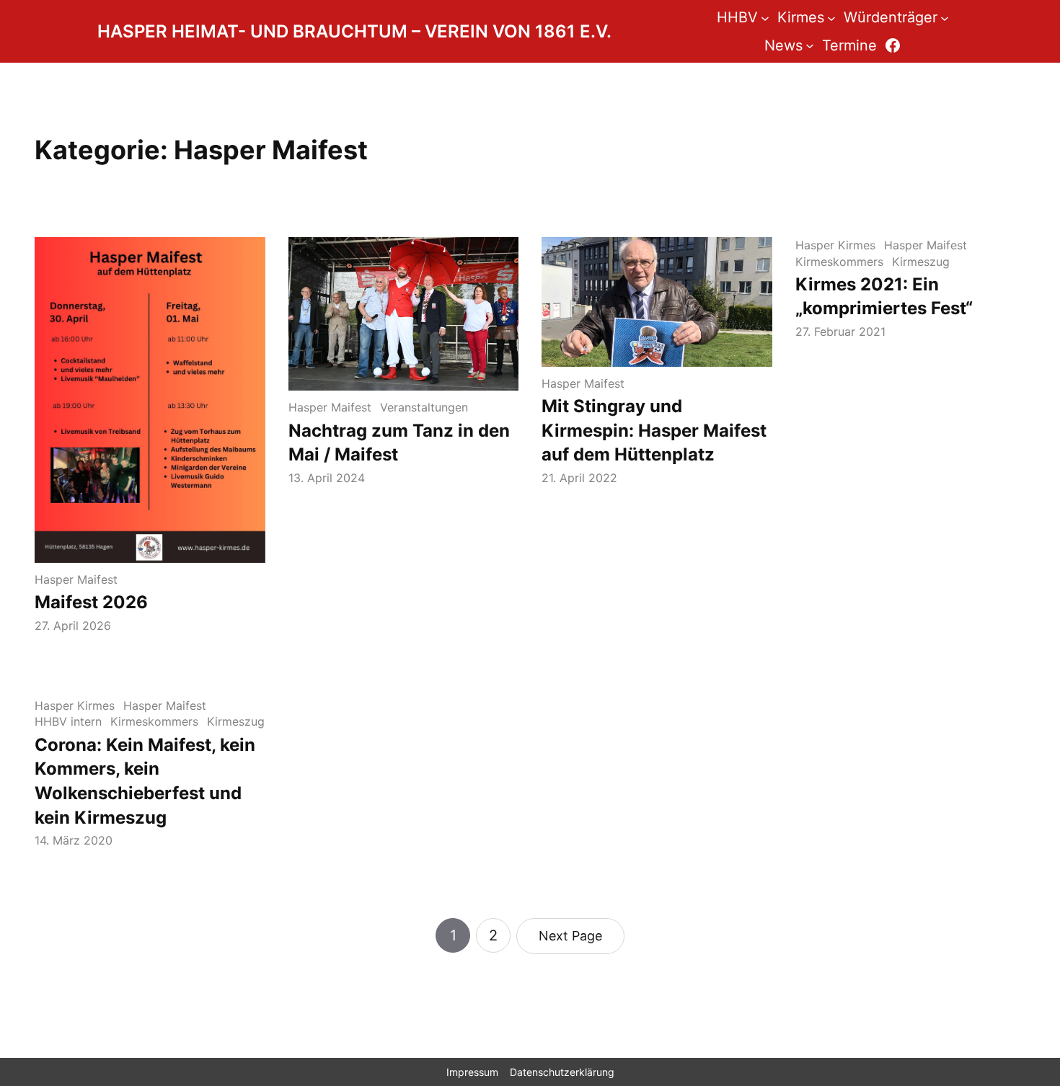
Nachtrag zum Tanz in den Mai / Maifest (399, 443)
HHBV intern (68, 721)
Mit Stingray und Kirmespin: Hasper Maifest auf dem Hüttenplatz (654, 430)
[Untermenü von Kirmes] (831, 17)
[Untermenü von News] (809, 45)
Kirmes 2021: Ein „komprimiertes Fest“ (884, 296)
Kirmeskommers (839, 261)
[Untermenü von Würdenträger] (944, 17)
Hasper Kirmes (835, 245)
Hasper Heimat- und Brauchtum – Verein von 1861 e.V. (354, 31)
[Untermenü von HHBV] (765, 17)
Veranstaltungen (424, 407)
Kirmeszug (921, 261)
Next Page (570, 935)
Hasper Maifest (76, 579)
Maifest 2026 (91, 602)
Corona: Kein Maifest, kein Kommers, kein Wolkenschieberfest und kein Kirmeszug (145, 781)
